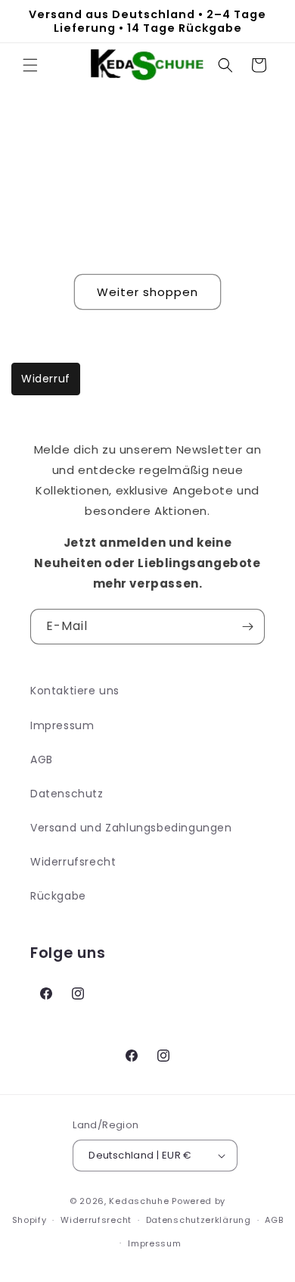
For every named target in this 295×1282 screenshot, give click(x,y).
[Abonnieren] (247, 626)
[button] (30, 65)
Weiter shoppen (147, 292)
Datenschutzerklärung (198, 1220)
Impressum (62, 725)
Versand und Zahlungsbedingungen (131, 827)
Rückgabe (58, 895)
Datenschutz (67, 793)
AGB (41, 759)
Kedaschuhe (139, 1201)
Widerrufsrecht (73, 861)
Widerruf (45, 378)
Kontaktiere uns (75, 690)
